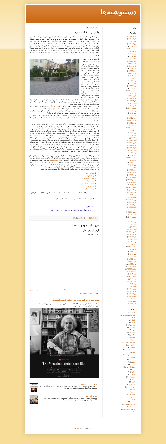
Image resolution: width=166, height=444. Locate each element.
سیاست (132, 360)
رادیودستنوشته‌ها (130, 355)
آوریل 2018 (132, 61)
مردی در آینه (131, 387)
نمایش (133, 397)
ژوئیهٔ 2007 (133, 222)
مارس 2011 (132, 120)
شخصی (132, 364)
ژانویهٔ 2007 (132, 237)
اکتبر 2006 (133, 244)
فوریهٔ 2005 (132, 294)
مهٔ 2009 (133, 167)
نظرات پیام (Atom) (86, 293)
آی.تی (133, 313)
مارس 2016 (132, 63)
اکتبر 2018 (133, 46)
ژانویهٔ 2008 (132, 207)
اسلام (133, 317)
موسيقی (132, 394)
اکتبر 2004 (133, 303)
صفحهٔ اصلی (65, 290)
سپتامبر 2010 (132, 128)
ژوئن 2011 (133, 113)
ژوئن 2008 (133, 195)
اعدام (133, 320)
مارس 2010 (132, 143)
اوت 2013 (133, 78)
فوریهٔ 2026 (132, 36)
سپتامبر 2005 (132, 276)
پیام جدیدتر (95, 290)
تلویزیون (132, 332)
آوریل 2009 (132, 170)
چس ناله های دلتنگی (128, 342)
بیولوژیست (54, 160)
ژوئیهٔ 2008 (133, 192)
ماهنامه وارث (89, 181)
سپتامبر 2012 (132, 91)
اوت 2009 (133, 160)
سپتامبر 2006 (132, 247)
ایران (133, 322)
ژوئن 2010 (133, 135)
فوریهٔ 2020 (132, 44)
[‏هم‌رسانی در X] (79, 218)
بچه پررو (91, 186)
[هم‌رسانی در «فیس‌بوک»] (77, 218)
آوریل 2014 (132, 71)
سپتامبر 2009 (132, 157)
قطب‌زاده (132, 377)
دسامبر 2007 (132, 209)
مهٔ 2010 (133, 138)
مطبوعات (132, 392)
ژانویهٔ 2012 (132, 101)
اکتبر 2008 (133, 185)
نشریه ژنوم (90, 173)
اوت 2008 (133, 190)
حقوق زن (132, 347)
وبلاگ (133, 402)
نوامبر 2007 (132, 212)
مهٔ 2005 (133, 286)
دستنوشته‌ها (118, 12)
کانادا (133, 379)
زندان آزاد (52, 106)
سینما (133, 362)
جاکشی (132, 335)
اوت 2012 (133, 93)
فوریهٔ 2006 (132, 264)
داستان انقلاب (130, 350)
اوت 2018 (133, 51)
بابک (64, 117)
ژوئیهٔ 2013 (133, 81)
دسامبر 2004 (132, 298)
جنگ (133, 340)
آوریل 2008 (132, 200)
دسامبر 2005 (132, 269)
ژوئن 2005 (133, 284)
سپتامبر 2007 (132, 217)
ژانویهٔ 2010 (132, 148)
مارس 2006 (132, 261)
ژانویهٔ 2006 (132, 266)
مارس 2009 (132, 172)
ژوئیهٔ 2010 (133, 133)
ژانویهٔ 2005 (132, 296)
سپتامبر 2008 (132, 187)
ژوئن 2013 (133, 83)
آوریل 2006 (132, 259)
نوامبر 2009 (132, 153)
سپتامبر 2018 (132, 49)
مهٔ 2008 (133, 197)
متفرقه (132, 384)
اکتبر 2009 (133, 155)
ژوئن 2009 (133, 165)
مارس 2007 (132, 232)
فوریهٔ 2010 (132, 145)
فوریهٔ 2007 (132, 234)
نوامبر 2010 (132, 125)
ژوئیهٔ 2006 (133, 252)
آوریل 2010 (132, 140)
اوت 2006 (133, 249)
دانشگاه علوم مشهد (87, 183)
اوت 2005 (133, 279)
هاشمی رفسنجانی (129, 409)
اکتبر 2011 (133, 106)
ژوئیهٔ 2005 (133, 281)
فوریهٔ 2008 (132, 205)
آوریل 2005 (132, 289)
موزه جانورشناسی (88, 178)
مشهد (133, 389)
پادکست (132, 327)
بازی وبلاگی (131, 325)
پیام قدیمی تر (34, 290)
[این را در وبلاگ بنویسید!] (81, 218)
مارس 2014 (132, 73)
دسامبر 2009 (132, 150)
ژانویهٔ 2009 (132, 177)
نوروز (133, 399)
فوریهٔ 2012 (132, 98)
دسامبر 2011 (132, 103)
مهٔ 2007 (133, 227)
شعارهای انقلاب (130, 367)
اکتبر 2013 (133, 76)
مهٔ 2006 (133, 256)
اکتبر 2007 (133, 214)
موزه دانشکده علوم (87, 189)
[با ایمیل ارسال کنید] (84, 218)
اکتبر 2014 (133, 68)
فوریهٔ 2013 (132, 86)
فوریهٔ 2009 (132, 175)
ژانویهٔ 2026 (132, 39)
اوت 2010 (133, 130)
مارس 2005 (132, 291)
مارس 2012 (132, 96)
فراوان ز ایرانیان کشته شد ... (88, 384)
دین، (133, 352)
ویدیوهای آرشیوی (129, 404)
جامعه (133, 337)
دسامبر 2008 (132, 180)
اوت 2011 (133, 111)
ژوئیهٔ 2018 (133, 54)
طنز (133, 369)
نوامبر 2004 (132, 301)
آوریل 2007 (132, 229)
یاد (134, 411)
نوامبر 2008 (132, 182)
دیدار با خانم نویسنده (91, 396)
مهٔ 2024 (133, 41)
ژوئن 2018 (133, 56)
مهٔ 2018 (133, 59)
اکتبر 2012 (133, 88)
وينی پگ (132, 406)
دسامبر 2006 (132, 239)
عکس (133, 372)
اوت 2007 (133, 219)
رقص (133, 357)
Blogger (76, 428)
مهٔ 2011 (133, 115)
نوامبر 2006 (132, 242)
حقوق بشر (131, 345)
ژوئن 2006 (133, 254)
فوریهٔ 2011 (132, 123)
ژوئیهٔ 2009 (133, 162)
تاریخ (133, 330)
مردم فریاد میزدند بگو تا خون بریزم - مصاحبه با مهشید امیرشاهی (75, 300)
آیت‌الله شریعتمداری (129, 315)
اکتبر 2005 (133, 274)
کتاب (133, 382)
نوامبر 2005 (132, 271)
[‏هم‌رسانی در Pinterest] (74, 218)
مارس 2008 (132, 202)
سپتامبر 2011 (132, 108)
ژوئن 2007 (133, 224)
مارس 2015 (132, 66)
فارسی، (132, 374)
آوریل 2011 (132, 118)
